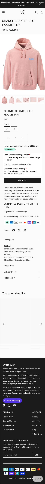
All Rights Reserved (26, 478)
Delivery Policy (10, 272)
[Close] (40, 4)
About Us (35, 421)
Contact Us (36, 425)
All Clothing (14, 30)
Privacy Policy (8, 430)
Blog (34, 430)
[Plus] (22, 138)
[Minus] (8, 138)
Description (9, 240)
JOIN (37, 455)
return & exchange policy (21, 164)
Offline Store (37, 434)
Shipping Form (8, 425)
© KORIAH (13, 478)
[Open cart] (41, 12)
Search (35, 417)
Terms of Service (9, 421)
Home (4, 30)
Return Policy (9, 278)
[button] (4, 12)
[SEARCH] (36, 12)
